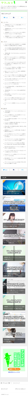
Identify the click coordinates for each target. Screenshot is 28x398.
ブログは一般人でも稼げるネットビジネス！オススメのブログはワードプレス (15, 79)
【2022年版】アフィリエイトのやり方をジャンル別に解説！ (15, 111)
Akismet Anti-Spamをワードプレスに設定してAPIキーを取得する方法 (15, 147)
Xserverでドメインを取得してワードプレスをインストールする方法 (15, 155)
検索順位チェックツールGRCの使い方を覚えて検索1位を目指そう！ (15, 131)
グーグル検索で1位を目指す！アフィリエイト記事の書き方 (15, 119)
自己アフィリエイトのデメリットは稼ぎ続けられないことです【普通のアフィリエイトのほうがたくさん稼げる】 (15, 58)
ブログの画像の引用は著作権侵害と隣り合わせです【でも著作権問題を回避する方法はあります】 (15, 49)
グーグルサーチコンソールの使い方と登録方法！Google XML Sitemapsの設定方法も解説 (15, 143)
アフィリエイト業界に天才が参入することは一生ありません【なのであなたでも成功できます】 (15, 99)
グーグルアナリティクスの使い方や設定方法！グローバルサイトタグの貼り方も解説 (15, 140)
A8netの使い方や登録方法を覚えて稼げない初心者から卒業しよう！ (15, 127)
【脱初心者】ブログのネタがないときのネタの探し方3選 (15, 54)
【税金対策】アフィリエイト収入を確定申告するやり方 (15, 91)
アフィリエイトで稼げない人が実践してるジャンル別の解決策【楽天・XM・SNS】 (15, 68)
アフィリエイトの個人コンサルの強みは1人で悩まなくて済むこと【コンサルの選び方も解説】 (15, 75)
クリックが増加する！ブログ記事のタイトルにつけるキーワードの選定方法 (15, 115)
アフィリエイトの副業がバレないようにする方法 (15, 103)
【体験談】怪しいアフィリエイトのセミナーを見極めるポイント (15, 29)
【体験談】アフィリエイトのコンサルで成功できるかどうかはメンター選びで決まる (15, 33)
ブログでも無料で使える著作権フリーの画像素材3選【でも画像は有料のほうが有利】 (15, 45)
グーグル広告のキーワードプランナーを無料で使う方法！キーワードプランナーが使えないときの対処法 (15, 135)
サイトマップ (4, 389)
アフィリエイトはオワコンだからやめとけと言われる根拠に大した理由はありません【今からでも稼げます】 (15, 63)
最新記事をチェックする (14, 372)
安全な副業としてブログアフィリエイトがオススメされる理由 (15, 95)
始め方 (5, 108)
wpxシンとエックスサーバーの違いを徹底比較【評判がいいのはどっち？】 (15, 72)
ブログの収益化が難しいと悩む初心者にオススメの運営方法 (15, 87)
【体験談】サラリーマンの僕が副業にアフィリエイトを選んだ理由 (15, 25)
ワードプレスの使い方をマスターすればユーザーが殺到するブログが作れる (15, 151)
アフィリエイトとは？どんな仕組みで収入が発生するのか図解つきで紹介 (15, 162)
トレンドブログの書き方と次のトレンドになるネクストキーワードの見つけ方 (15, 83)
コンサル (5, 22)
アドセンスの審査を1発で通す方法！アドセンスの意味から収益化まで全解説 (15, 123)
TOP (6, 383)
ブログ (5, 41)
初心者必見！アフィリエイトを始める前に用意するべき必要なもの (15, 159)
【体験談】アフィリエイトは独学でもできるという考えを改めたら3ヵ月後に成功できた (15, 37)
